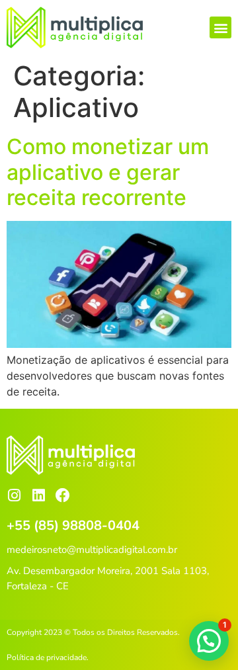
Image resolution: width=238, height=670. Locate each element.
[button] (220, 27)
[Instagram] (14, 495)
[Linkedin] (38, 495)
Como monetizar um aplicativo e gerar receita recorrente (108, 172)
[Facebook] (63, 495)
